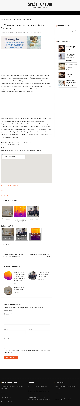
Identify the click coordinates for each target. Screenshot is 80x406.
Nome (6, 329)
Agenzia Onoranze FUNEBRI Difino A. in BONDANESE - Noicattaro (14, 256)
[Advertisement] (26, 63)
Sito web (6, 339)
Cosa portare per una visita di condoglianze (71, 74)
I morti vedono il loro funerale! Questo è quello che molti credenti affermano (71, 57)
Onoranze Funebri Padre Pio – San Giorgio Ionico (43, 274)
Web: (2, 191)
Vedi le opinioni (6, 196)
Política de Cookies (7, 402)
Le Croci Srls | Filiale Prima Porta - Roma (40, 256)
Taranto (6, 244)
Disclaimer (4, 393)
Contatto (57, 393)
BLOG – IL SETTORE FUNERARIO (37, 386)
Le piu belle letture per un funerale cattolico (71, 47)
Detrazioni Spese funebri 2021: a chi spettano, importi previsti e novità (71, 83)
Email (30, 329)
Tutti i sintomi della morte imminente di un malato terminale (71, 66)
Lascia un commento (36, 32)
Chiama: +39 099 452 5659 (9, 186)
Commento (8, 314)
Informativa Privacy (7, 397)
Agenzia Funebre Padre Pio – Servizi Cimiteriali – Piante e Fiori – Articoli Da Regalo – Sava (19, 276)
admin (27, 32)
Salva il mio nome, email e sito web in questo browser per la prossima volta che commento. (27, 351)
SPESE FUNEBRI (40, 4)
